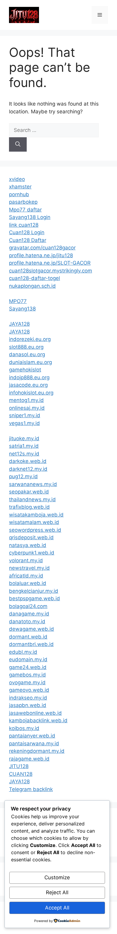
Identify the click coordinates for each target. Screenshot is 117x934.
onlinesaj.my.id (27, 408)
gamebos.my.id (27, 675)
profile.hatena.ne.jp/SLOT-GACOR (50, 263)
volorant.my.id (26, 560)
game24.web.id (27, 667)
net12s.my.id (24, 454)
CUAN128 (20, 774)
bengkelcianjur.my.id (33, 591)
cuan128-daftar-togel (34, 278)
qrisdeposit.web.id (31, 537)
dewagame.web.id (31, 629)
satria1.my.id (24, 446)
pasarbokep (23, 202)
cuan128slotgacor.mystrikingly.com (50, 271)
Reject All (57, 892)
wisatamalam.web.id (34, 522)
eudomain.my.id (28, 659)
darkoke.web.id (27, 461)
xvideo (17, 179)
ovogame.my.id (27, 682)
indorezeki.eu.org (30, 339)
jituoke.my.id (24, 438)
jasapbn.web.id (27, 705)
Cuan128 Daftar (27, 240)
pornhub (19, 194)
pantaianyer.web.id (32, 736)
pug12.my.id (23, 476)
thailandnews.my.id (32, 499)
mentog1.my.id (26, 400)
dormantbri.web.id (31, 644)
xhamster (20, 187)
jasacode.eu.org (28, 385)
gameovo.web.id (29, 690)
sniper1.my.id (24, 415)
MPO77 (18, 301)
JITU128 (18, 766)
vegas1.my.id (24, 423)
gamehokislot (25, 370)
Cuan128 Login (26, 232)
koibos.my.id (24, 728)
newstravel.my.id (29, 568)
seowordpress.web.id (35, 530)
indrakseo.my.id (28, 698)
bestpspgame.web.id (34, 598)
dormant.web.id (28, 637)
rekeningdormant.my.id (36, 751)
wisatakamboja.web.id (36, 515)
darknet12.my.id (28, 469)
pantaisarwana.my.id (34, 743)
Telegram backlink (31, 789)
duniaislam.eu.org (30, 362)
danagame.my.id (29, 614)
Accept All (57, 908)
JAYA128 (19, 324)
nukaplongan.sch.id (32, 286)
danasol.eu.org (27, 354)
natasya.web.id (27, 545)
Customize (57, 877)
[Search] (18, 144)
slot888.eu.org (26, 347)
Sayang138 (22, 309)
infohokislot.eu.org (31, 393)
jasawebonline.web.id (35, 713)
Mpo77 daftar (25, 210)
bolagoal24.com (28, 606)
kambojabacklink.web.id (38, 720)
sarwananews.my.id (33, 484)
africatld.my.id (26, 576)
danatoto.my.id (27, 621)
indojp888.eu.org (29, 377)
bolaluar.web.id (27, 583)
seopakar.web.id (29, 492)
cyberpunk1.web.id (31, 553)
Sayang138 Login (29, 217)
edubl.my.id (23, 652)
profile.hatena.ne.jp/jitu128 (41, 255)
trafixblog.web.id (29, 507)
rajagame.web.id (29, 759)
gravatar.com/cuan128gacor (42, 248)
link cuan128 (23, 225)
